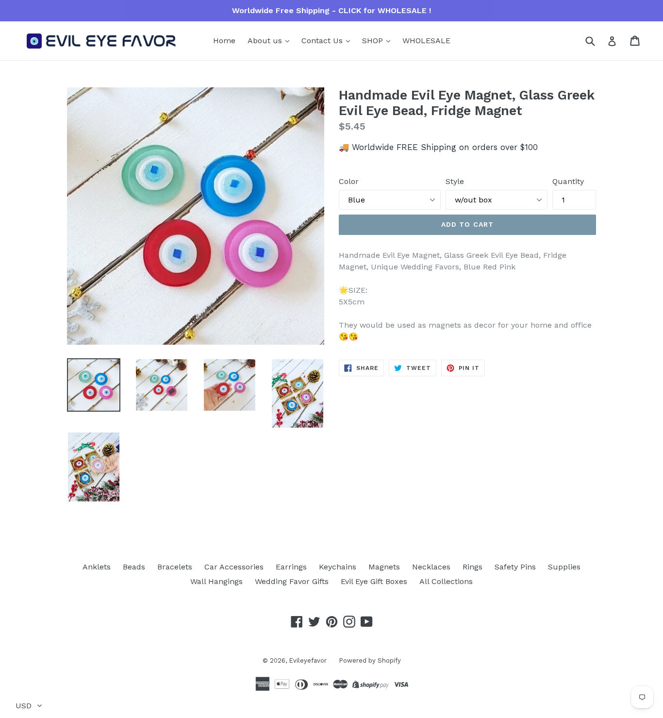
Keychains (337, 566)
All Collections (446, 581)
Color (349, 181)
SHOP (373, 40)
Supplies (564, 566)
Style (455, 181)
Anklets (97, 566)
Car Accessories (234, 566)
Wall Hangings (216, 581)
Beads (134, 566)
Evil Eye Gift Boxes (374, 581)
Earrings (291, 566)
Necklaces (431, 566)
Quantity (568, 181)
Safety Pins (515, 566)
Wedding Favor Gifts (292, 581)
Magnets (384, 566)
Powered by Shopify (370, 660)
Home (224, 40)
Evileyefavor (308, 660)
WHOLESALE (426, 40)
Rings (472, 566)
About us (266, 40)
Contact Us (323, 40)
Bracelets (174, 566)
